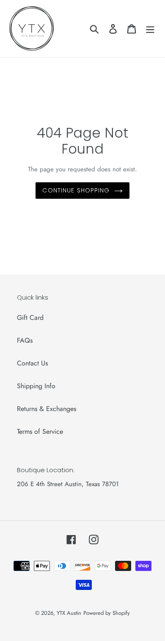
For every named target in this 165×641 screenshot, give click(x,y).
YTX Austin (69, 613)
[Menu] (150, 28)
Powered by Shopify (106, 613)
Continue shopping (76, 190)
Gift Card (30, 317)
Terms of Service (40, 431)
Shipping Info (36, 386)
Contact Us (32, 363)
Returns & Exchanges (46, 409)
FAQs (25, 340)
